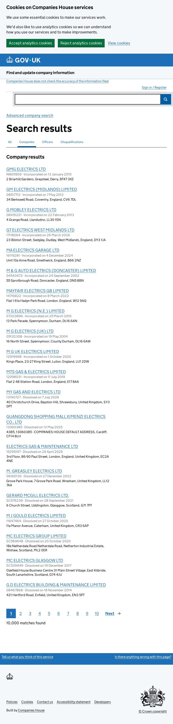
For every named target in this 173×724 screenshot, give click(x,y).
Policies (12, 702)
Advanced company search (29, 115)
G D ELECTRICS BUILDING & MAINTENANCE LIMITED (56, 584)
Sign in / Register (154, 87)
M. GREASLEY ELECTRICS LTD (34, 470)
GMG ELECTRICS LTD (26, 169)
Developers (102, 702)
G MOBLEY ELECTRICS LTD (31, 209)
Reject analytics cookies (81, 43)
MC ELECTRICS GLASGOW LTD (34, 560)
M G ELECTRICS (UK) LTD (30, 331)
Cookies (27, 702)
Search (166, 99)
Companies (26, 142)
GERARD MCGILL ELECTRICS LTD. (37, 495)
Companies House (31, 710)
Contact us (45, 702)
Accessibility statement (74, 702)
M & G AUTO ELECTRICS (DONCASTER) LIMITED (51, 270)
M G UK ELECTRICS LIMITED (32, 351)
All (10, 142)
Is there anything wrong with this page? (143, 657)
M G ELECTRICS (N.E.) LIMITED (35, 310)
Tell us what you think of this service (27, 657)
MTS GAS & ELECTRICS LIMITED (36, 371)
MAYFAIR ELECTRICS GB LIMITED (37, 290)
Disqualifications (72, 142)
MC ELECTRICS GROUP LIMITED (36, 535)
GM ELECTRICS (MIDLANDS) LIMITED (41, 189)
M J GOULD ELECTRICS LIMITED (36, 515)
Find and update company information (40, 72)
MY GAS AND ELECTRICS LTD (33, 391)
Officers (47, 142)
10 (97, 613)
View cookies (119, 43)
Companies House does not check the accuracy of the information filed (57, 81)
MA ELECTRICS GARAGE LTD (32, 250)
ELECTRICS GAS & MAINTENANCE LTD (42, 446)
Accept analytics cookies (30, 43)
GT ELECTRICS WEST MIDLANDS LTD (40, 229)
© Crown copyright (153, 711)
